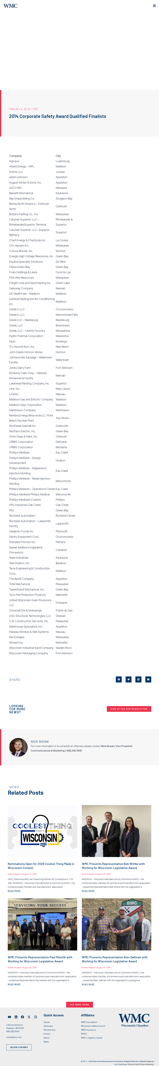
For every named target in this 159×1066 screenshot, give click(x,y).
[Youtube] (9, 1017)
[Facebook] (22, 1017)
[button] (119, 679)
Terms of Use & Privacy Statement (141, 1064)
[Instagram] (35, 1017)
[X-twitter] (29, 1017)
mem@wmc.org (13, 1037)
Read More (14, 891)
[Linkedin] (16, 1017)
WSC (36, 108)
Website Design (146, 1061)
